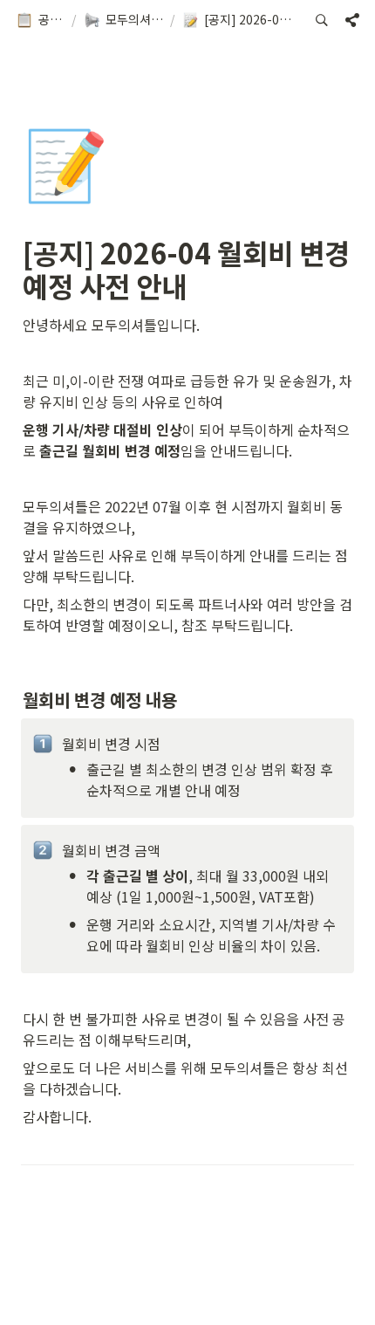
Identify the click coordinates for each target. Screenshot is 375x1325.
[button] (40, 20)
